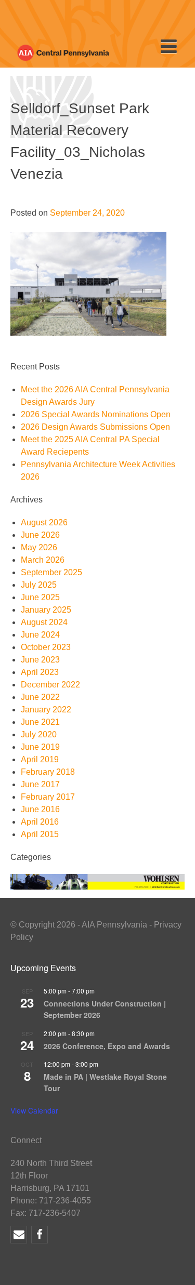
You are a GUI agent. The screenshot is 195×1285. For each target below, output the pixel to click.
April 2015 (40, 834)
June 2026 (40, 535)
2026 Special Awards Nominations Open (96, 414)
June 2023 (40, 659)
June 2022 (40, 697)
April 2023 (40, 672)
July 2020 (39, 734)
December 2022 (50, 684)
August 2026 (44, 522)
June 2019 (40, 747)
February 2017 (48, 796)
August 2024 (44, 622)
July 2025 (39, 584)
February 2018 (48, 771)
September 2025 (51, 572)
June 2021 (40, 722)
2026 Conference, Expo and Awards (107, 1046)
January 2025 (46, 609)
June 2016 (40, 809)
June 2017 (40, 784)
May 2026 (39, 547)
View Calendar (34, 1110)
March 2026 (42, 559)
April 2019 (40, 759)
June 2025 (40, 597)
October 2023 (46, 647)
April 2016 (40, 821)
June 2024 (40, 634)
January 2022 (46, 709)
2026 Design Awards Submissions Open (95, 426)
